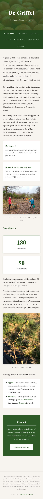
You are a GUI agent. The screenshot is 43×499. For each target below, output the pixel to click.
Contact (22, 46)
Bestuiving (33, 40)
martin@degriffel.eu (21, 447)
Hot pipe (35, 33)
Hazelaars (19, 40)
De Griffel (9, 33)
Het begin (22, 33)
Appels (7, 40)
